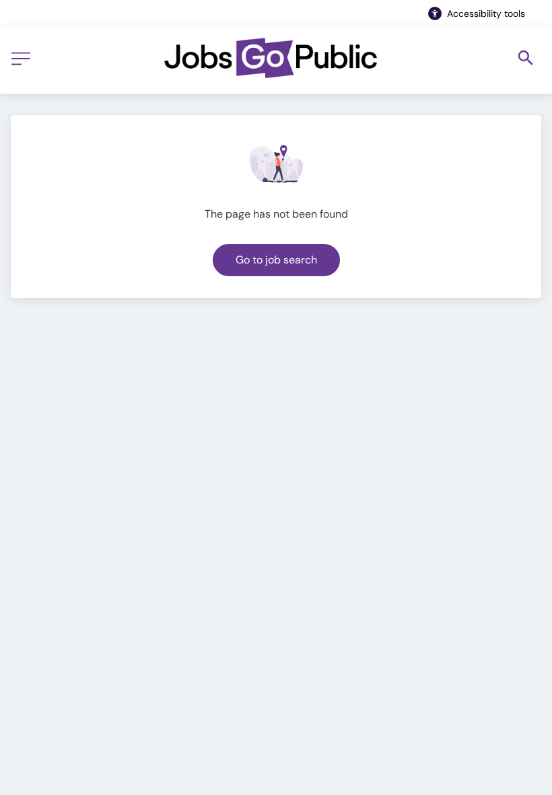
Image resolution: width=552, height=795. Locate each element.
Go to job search (276, 260)
